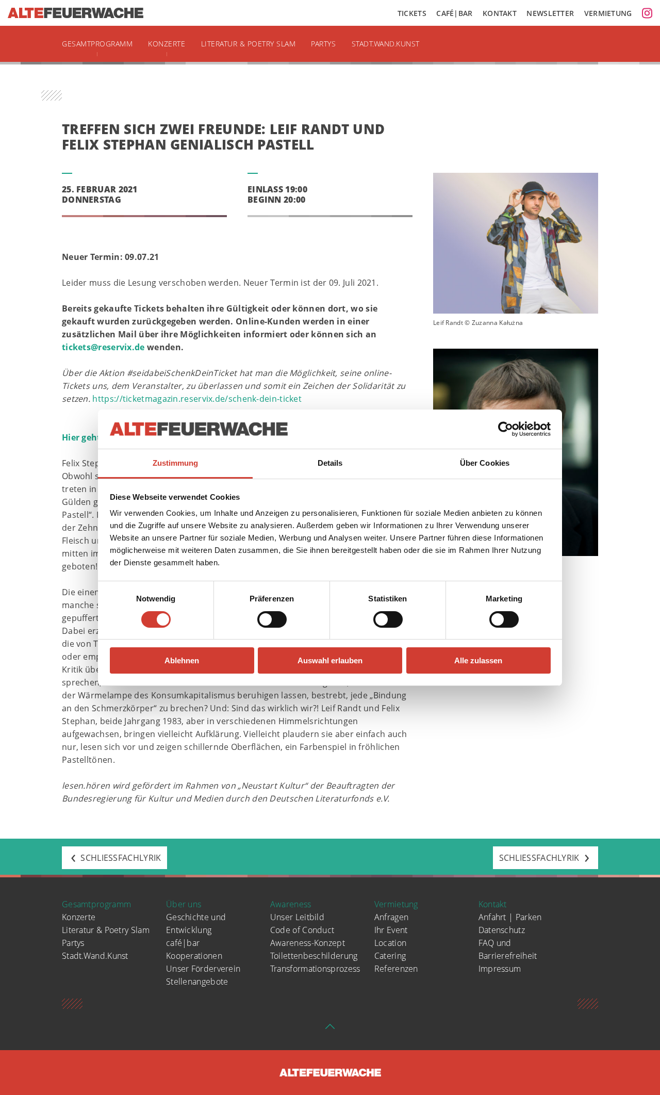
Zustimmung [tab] (176, 463)
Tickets (412, 13)
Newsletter (550, 13)
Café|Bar (454, 13)
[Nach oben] (330, 1029)
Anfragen (391, 917)
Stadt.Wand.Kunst (386, 43)
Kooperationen (194, 955)
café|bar (183, 943)
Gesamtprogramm (97, 43)
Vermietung (608, 13)
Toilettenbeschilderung (314, 955)
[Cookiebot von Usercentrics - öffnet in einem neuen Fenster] (505, 429)
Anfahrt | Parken (510, 917)
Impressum (499, 968)
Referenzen (396, 968)
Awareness (290, 904)
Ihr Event (391, 930)
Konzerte (166, 43)
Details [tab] (330, 463)
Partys (323, 43)
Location (390, 943)
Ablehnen (181, 660)
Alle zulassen (478, 660)
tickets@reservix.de (103, 347)
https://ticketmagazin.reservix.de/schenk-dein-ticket (197, 398)
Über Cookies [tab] (484, 463)
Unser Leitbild (297, 917)
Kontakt (500, 13)
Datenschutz (501, 930)
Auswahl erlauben (330, 660)
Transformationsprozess (315, 968)
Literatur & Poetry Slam (248, 43)
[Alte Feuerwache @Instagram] (647, 13)
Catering (390, 955)
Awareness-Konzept (307, 943)
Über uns (183, 904)
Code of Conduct (302, 930)
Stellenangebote (197, 981)
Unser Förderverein (203, 968)
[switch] (272, 619)
